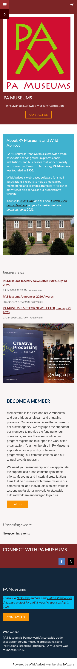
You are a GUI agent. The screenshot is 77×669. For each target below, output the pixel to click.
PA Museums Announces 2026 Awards (28, 296)
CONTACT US (38, 114)
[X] (71, 561)
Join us (17, 504)
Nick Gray (26, 201)
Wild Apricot (37, 664)
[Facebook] (61, 561)
